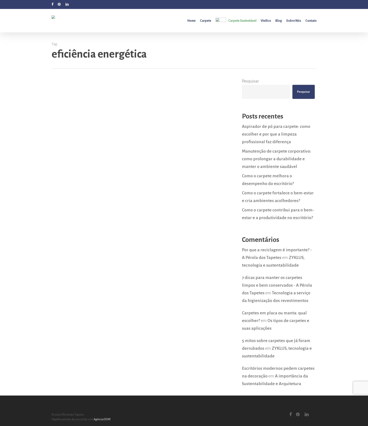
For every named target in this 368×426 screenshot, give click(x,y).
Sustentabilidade (83, 291)
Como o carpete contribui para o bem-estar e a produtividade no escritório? (278, 214)
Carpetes (64, 291)
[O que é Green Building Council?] (141, 202)
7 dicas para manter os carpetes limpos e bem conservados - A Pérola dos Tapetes (277, 285)
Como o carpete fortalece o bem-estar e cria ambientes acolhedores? (278, 197)
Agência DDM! (102, 419)
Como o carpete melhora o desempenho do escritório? (268, 179)
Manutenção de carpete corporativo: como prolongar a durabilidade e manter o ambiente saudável (276, 159)
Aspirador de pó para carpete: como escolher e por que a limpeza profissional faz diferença (276, 134)
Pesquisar (250, 81)
